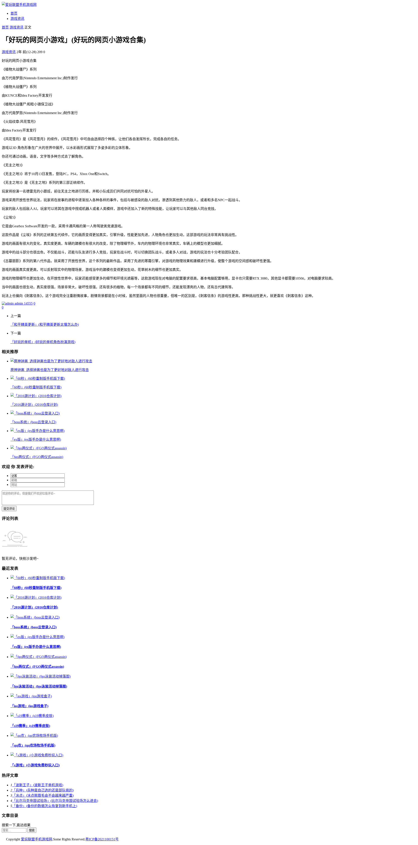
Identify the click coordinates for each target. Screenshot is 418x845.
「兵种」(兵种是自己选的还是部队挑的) (43, 790)
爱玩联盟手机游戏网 (36, 839)
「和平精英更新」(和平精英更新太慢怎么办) (44, 324)
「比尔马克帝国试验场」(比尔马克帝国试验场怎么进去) (55, 801)
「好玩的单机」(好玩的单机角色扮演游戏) (42, 342)
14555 (28, 303)
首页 (13, 13)
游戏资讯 (17, 18)
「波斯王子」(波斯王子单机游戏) (37, 785)
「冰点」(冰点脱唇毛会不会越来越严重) (43, 795)
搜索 (32, 830)
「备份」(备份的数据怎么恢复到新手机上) (44, 806)
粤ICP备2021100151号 (102, 839)
